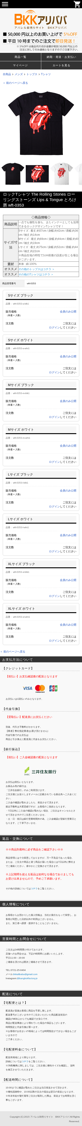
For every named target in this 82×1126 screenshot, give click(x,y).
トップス (31, 74)
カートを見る (61, 65)
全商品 (7, 74)
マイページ (20, 65)
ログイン (54, 327)
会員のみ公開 (68, 311)
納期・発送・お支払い (61, 57)
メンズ (19, 74)
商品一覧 (20, 57)
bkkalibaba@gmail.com (25, 974)
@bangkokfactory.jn (27, 978)
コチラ (34, 888)
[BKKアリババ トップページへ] (41, 10)
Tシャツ (46, 74)
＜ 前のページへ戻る (15, 82)
